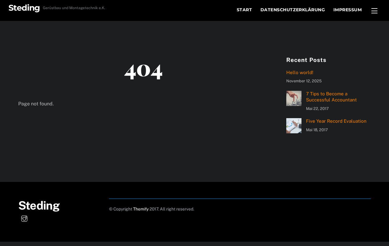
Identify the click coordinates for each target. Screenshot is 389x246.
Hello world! (299, 72)
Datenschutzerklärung (292, 9)
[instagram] (24, 217)
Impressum (347, 9)
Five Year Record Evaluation (336, 121)
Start (244, 9)
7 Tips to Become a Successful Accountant (331, 96)
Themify (141, 209)
